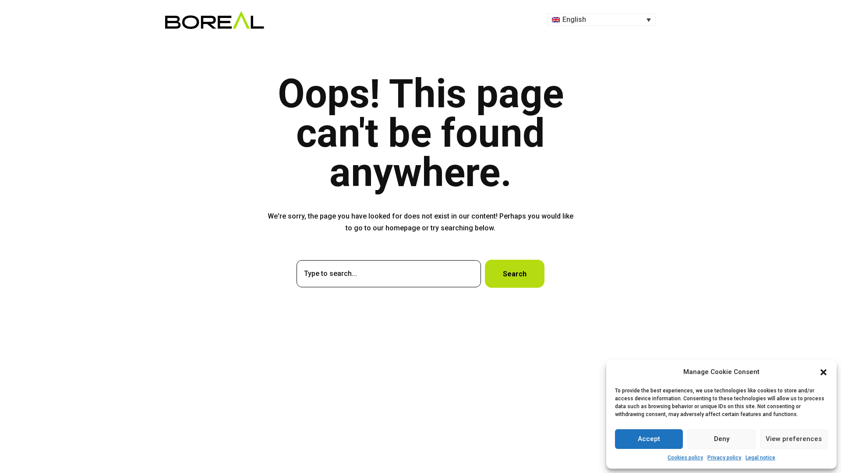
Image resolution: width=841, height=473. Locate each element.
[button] (823, 372)
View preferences (794, 439)
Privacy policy (724, 458)
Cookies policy (685, 458)
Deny (721, 439)
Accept (649, 439)
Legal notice (760, 458)
